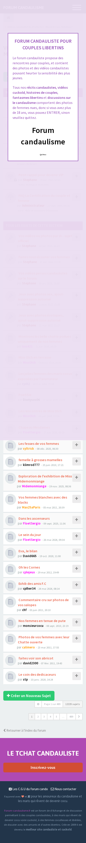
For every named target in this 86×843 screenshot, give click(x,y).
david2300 (30, 663)
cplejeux (29, 572)
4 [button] (50, 716)
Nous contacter (65, 789)
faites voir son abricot (35, 658)
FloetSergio (32, 523)
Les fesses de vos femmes (38, 443)
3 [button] (44, 716)
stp (25, 679)
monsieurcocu (33, 626)
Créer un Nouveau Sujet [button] (30, 695)
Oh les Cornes (29, 567)
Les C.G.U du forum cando (30, 789)
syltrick (28, 448)
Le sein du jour (29, 534)
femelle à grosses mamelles (40, 460)
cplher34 (29, 588)
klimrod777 (31, 465)
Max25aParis (31, 507)
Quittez (43, 154)
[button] (79, 716)
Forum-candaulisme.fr (17, 810)
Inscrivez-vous (43, 767)
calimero (28, 647)
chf (24, 610)
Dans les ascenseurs (34, 518)
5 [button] (56, 716)
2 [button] (38, 716)
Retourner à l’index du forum (26, 730)
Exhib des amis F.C (32, 583)
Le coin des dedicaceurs (37, 674)
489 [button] (71, 716)
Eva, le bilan (27, 551)
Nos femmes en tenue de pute (42, 620)
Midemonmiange (34, 486)
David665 (30, 556)
